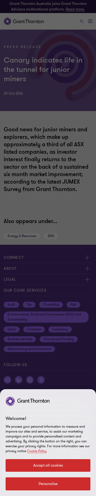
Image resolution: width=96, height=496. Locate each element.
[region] (48, 442)
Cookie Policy (37, 451)
